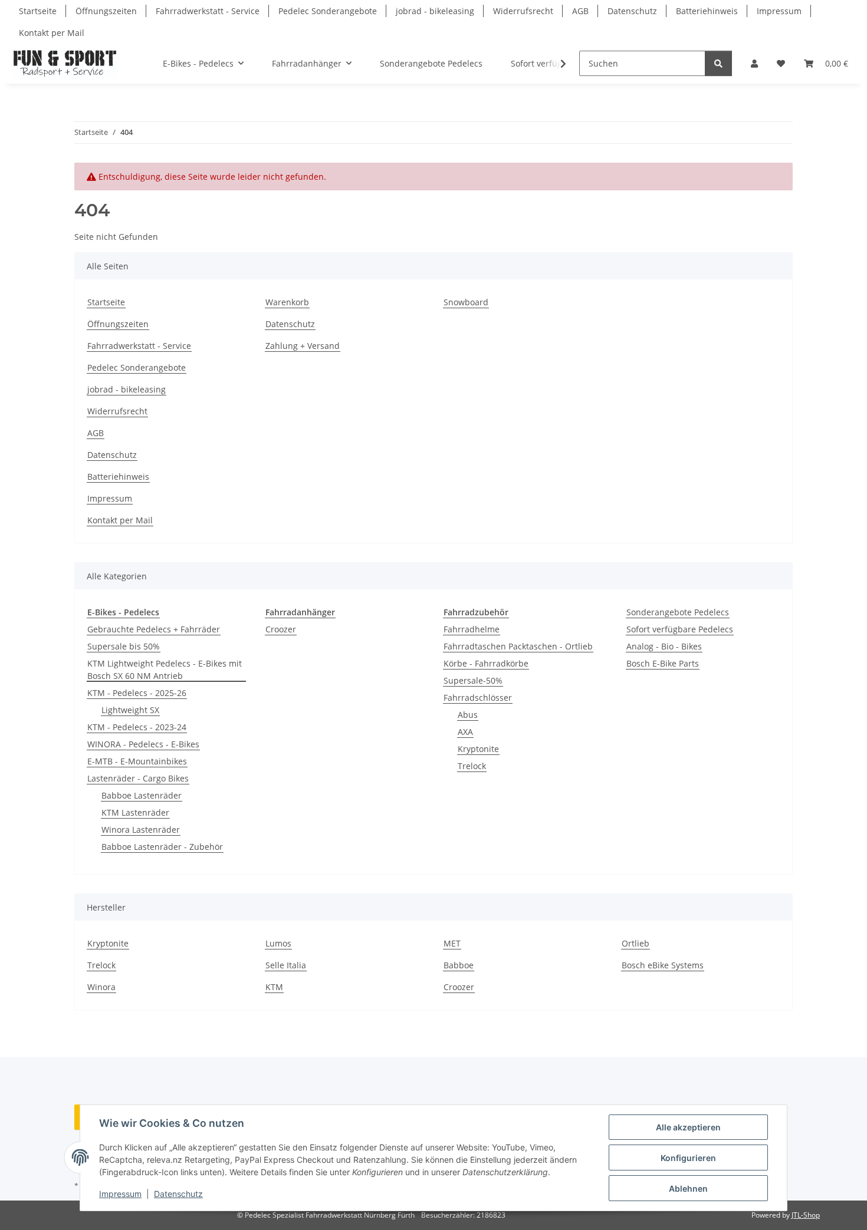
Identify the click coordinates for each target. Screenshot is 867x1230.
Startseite (38, 11)
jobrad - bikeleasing (435, 11)
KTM (274, 986)
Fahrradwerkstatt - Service (208, 11)
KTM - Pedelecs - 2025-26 (136, 692)
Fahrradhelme (472, 629)
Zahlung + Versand (302, 345)
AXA (465, 731)
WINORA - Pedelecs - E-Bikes (143, 744)
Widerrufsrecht (523, 11)
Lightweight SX (130, 709)
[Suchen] (718, 63)
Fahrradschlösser (478, 697)
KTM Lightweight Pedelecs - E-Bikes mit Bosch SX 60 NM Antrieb (164, 669)
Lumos (278, 943)
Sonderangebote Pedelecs (677, 612)
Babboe (459, 965)
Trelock (472, 765)
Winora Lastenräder (140, 829)
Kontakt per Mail (51, 32)
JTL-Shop (806, 1215)
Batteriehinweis (707, 11)
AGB (580, 11)
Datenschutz (178, 1194)
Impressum (120, 1194)
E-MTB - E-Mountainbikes (137, 761)
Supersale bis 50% (123, 646)
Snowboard (466, 302)
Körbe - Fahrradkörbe (486, 663)
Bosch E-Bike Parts (662, 663)
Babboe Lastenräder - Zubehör (162, 846)
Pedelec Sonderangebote (327, 11)
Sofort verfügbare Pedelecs (679, 629)
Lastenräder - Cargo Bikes (138, 778)
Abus (468, 714)
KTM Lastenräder (135, 812)
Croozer (280, 629)
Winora (101, 986)
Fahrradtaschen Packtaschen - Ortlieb (518, 646)
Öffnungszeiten (106, 11)
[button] (754, 63)
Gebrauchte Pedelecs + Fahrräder (153, 629)
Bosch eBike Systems (663, 965)
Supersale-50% (473, 680)
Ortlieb (635, 943)
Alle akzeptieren (688, 1127)
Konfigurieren (688, 1158)
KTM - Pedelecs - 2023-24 (136, 727)
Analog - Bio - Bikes (664, 646)
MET (452, 943)
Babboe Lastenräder (141, 795)
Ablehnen (688, 1188)
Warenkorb (287, 302)
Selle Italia (285, 965)
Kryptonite (478, 748)
